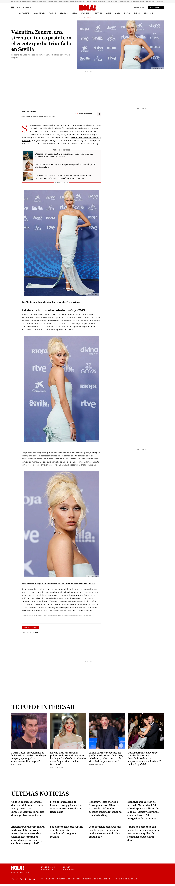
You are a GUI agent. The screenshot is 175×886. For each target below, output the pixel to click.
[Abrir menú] (12, 7)
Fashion (52, 13)
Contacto (66, 867)
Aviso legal (48, 879)
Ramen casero (150, 1)
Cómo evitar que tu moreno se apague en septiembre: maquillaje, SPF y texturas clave (66, 165)
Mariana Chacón (29, 112)
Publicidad (47, 870)
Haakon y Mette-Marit (39, 1)
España (137, 7)
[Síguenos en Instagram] (13, 879)
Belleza (63, 13)
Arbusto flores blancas (137, 1)
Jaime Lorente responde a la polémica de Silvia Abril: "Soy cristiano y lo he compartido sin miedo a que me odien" (106, 757)
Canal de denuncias (125, 879)
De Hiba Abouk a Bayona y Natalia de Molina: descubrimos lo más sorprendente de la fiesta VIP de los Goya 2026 (144, 758)
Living (108, 13)
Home (82, 17)
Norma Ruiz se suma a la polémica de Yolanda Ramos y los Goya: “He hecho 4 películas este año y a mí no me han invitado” (68, 758)
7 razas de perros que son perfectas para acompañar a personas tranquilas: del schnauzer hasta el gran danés (143, 833)
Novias (127, 13)
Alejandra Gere (124, 1)
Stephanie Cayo (63, 1)
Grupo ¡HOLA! (68, 870)
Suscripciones (49, 867)
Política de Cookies (69, 879)
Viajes (117, 13)
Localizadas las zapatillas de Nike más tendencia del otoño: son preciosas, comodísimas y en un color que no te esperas (63, 176)
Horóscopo (148, 13)
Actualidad (24, 13)
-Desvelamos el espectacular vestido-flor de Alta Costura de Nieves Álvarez (58, 584)
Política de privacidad (97, 879)
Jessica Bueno (26, 1)
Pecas (89, 1)
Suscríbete (156, 7)
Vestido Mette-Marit (99, 1)
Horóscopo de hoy (162, 1)
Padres (137, 13)
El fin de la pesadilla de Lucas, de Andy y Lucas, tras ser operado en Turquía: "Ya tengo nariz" (66, 806)
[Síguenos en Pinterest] (34, 879)
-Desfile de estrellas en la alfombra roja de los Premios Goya (51, 302)
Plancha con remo (112, 1)
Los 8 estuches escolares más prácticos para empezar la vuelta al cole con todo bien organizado (105, 831)
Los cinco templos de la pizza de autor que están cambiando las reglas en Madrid (66, 831)
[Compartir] (99, 114)
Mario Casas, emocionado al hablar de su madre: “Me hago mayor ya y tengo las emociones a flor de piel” (28, 757)
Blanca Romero (52, 1)
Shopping (98, 13)
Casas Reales (39, 13)
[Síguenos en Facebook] (17, 879)
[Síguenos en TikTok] (26, 879)
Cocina (73, 13)
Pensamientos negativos (77, 1)
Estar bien (85, 13)
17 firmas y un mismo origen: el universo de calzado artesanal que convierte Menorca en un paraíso (64, 155)
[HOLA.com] (87, 8)
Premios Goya (31, 632)
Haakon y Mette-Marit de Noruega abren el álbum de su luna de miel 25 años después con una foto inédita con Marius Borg (105, 808)
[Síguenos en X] (21, 879)
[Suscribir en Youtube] (30, 879)
